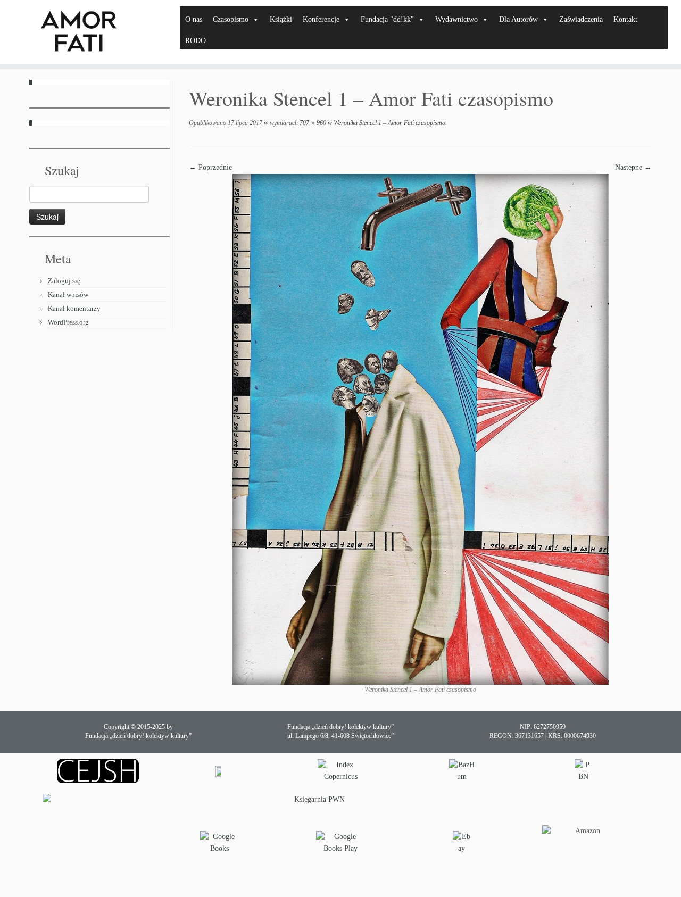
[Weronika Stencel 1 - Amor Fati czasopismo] (420, 429)
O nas (193, 19)
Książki (281, 19)
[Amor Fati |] (78, 32)
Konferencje (321, 19)
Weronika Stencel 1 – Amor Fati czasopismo (388, 123)
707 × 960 (312, 123)
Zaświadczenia (581, 19)
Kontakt (625, 19)
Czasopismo (230, 19)
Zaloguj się (64, 281)
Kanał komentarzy (74, 308)
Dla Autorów (518, 19)
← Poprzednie (210, 167)
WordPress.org (68, 322)
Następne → (633, 167)
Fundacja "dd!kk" (387, 19)
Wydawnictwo (456, 19)
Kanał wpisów (68, 294)
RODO (195, 41)
